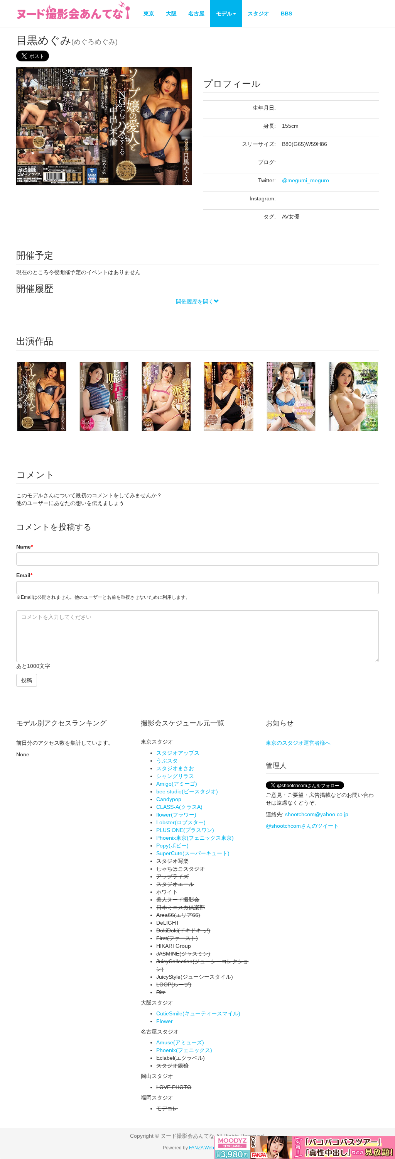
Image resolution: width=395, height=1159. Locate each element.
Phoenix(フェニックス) (184, 1050)
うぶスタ (167, 760)
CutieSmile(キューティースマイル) (198, 1013)
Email (24, 575)
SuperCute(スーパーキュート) (193, 853)
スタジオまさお (175, 768)
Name (24, 547)
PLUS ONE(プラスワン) (185, 830)
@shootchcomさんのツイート (302, 826)
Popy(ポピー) (172, 845)
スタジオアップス (177, 753)
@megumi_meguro (305, 180)
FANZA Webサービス (211, 1148)
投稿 (26, 680)
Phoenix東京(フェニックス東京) (195, 838)
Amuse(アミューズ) (180, 1042)
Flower (164, 1021)
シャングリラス (175, 776)
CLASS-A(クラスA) (179, 807)
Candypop (168, 799)
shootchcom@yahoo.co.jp (316, 814)
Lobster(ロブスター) (181, 822)
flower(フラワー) (176, 815)
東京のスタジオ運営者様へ (298, 743)
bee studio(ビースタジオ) (187, 791)
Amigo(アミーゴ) (176, 784)
